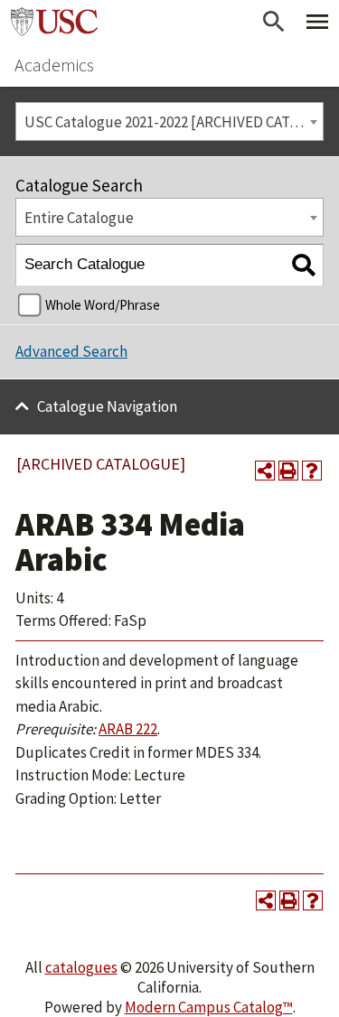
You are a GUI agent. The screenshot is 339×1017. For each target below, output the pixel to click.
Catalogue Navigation (107, 406)
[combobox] (169, 121)
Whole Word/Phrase (102, 304)
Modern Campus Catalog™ (209, 1007)
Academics (54, 64)
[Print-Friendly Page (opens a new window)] (288, 471)
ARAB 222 (128, 729)
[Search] (303, 265)
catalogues (81, 967)
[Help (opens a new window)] (312, 471)
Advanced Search (71, 351)
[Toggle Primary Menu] (317, 21)
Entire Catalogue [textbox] (79, 218)
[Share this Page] (265, 471)
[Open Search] (274, 21)
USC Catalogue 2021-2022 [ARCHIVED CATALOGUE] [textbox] (173, 122)
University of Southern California (54, 21)
